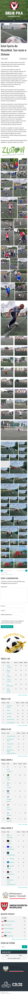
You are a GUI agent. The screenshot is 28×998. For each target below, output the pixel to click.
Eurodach (9, 713)
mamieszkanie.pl (11, 722)
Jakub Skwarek (7, 924)
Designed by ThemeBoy (6, 993)
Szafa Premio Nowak (8, 690)
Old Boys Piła (10, 743)
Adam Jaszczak (7, 932)
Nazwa (3, 606)
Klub (8, 662)
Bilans (24, 763)
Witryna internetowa (6, 614)
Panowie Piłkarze (11, 736)
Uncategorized (23, 58)
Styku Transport (9, 770)
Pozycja (4, 662)
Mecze (16, 662)
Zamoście (9, 746)
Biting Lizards (8, 778)
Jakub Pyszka (10, 936)
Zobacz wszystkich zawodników (19, 939)
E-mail (3, 610)
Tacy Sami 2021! (22, 570)
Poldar (8, 710)
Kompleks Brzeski (9, 800)
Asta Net (9, 716)
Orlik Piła (14, 13)
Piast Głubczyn (10, 719)
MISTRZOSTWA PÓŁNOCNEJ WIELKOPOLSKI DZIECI (7, 572)
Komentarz (4, 586)
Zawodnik (4, 917)
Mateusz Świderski (8, 928)
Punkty (21, 662)
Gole (24, 917)
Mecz (20, 955)
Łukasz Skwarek (11, 921)
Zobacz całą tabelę (22, 695)
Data (7, 955)
